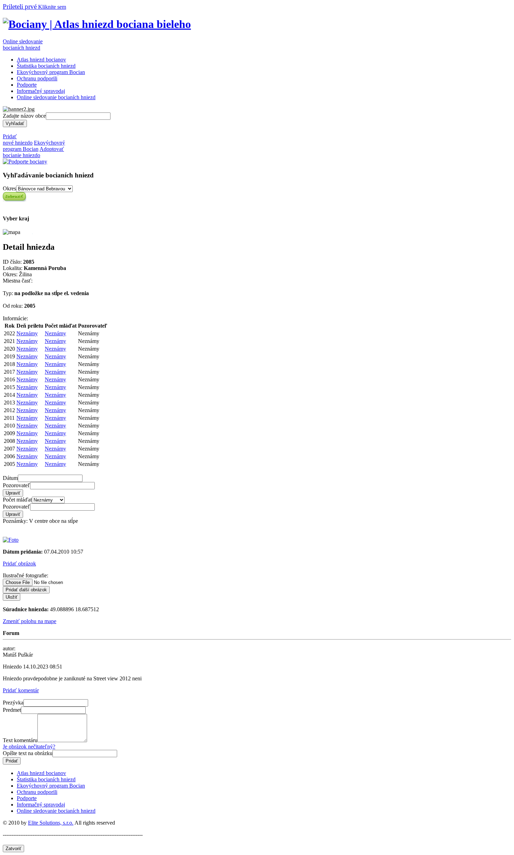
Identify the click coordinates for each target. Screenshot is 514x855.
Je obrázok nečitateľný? (29, 747)
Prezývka (13, 703)
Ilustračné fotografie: (25, 575)
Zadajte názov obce (24, 116)
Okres (9, 188)
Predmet (12, 710)
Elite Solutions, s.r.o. (50, 823)
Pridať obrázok (19, 564)
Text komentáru (20, 740)
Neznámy (27, 333)
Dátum (10, 478)
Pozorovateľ (16, 485)
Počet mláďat (17, 500)
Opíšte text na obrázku (27, 753)
